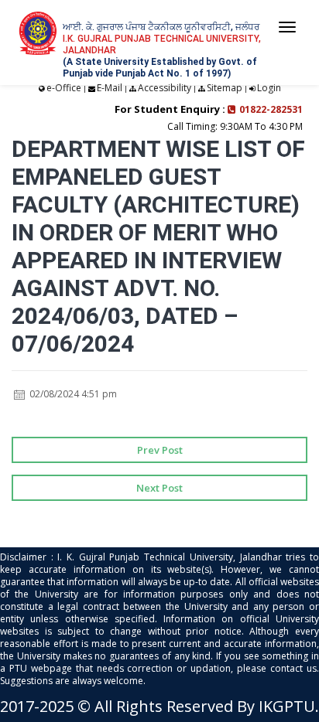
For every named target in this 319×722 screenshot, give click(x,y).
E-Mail (109, 87)
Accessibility (164, 87)
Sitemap (224, 87)
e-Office (63, 87)
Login (269, 87)
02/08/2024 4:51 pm (72, 393)
